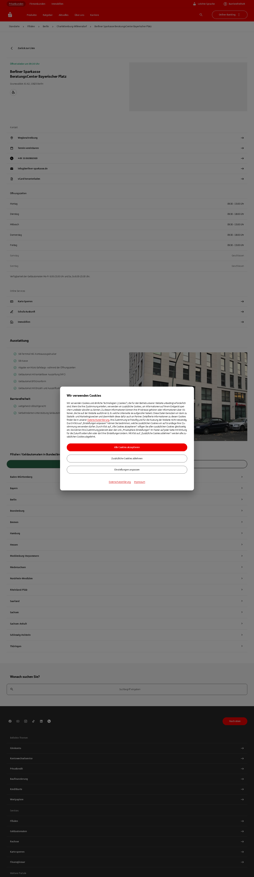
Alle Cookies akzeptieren (127, 447)
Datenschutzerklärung (98, 420)
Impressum (139, 482)
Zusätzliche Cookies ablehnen (127, 458)
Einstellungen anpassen (127, 469)
